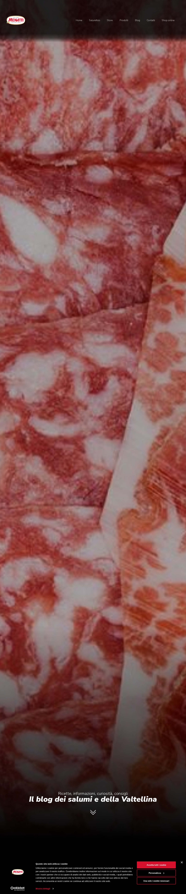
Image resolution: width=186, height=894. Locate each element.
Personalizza (155, 873)
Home (79, 20)
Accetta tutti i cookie (156, 865)
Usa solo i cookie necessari (156, 881)
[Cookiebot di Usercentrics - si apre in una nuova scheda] (18, 889)
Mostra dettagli (43, 888)
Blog (137, 20)
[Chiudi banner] (182, 862)
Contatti (151, 20)
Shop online (168, 20)
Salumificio (94, 20)
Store (110, 20)
